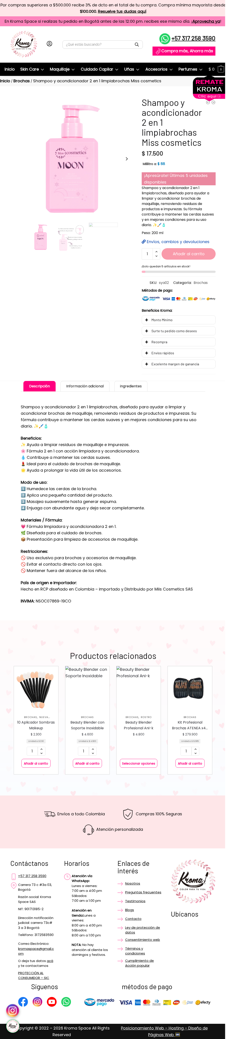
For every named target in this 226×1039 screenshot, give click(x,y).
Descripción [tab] (39, 386)
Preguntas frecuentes (143, 892)
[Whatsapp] (66, 1002)
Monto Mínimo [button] (162, 320)
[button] (126, 158)
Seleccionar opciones (138, 763)
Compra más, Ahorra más (187, 51)
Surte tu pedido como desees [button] (174, 331)
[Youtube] (52, 1002)
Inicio (5, 81)
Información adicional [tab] (85, 386)
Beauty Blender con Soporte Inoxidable (87, 725)
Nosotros (132, 883)
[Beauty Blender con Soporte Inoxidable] (87, 688)
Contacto (133, 918)
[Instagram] (37, 1002)
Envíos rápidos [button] (162, 353)
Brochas (21, 81)
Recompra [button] (159, 342)
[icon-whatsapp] (12, 1026)
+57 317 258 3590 (193, 38)
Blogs (129, 910)
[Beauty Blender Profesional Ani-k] (139, 688)
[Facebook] (23, 1002)
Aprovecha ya (206, 21)
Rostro (146, 717)
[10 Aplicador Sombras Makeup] (36, 688)
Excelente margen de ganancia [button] (175, 364)
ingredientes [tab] (131, 386)
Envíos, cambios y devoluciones (177, 241)
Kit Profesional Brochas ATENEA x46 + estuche (190, 725)
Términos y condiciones (135, 951)
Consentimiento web (142, 939)
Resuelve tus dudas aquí (122, 11)
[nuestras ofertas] (209, 100)
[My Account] (49, 44)
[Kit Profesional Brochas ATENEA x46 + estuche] (190, 688)
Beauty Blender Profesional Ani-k (138, 725)
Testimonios (135, 901)
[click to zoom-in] (72, 158)
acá (50, 960)
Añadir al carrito (189, 254)
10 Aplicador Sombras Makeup (36, 725)
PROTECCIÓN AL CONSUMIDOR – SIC (33, 975)
